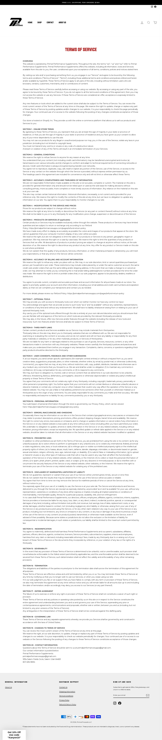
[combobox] (37, 384)
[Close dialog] (127, 337)
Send (73, 384)
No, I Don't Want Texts (56, 392)
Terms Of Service (70, 377)
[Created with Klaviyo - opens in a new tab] (81, 404)
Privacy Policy (58, 377)
